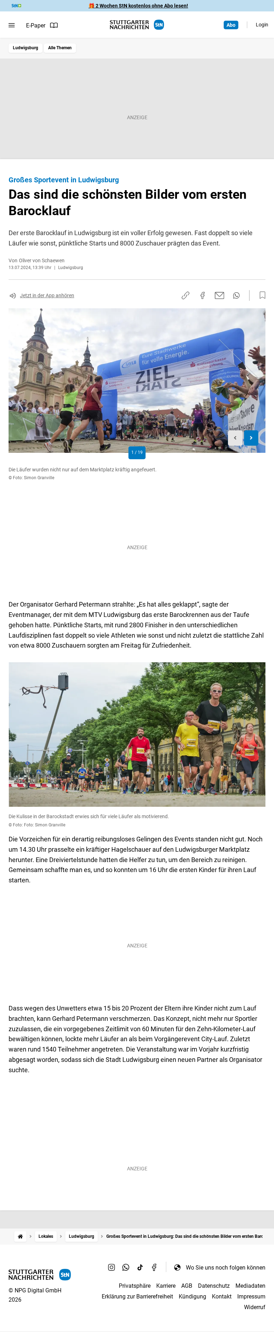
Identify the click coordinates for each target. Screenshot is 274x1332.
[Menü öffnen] (12, 25)
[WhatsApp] (126, 1267)
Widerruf (254, 1307)
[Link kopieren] (185, 295)
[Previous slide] (235, 438)
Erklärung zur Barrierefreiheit (137, 1296)
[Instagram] (111, 1267)
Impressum (251, 1296)
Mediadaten (250, 1285)
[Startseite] (20, 1236)
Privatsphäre (135, 1285)
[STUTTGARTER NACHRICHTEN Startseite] (137, 25)
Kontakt (222, 1296)
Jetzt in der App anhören (47, 295)
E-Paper (35, 25)
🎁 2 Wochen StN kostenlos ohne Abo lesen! (138, 6)
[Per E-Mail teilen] (220, 295)
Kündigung (192, 1296)
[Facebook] (154, 1267)
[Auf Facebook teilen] (203, 295)
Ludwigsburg (25, 47)
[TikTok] (140, 1267)
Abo (231, 25)
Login (262, 24)
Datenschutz (214, 1285)
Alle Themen (60, 47)
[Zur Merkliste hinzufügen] (260, 295)
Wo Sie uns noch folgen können (225, 1267)
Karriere (166, 1285)
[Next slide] (251, 438)
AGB (186, 1285)
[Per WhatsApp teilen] (236, 295)
